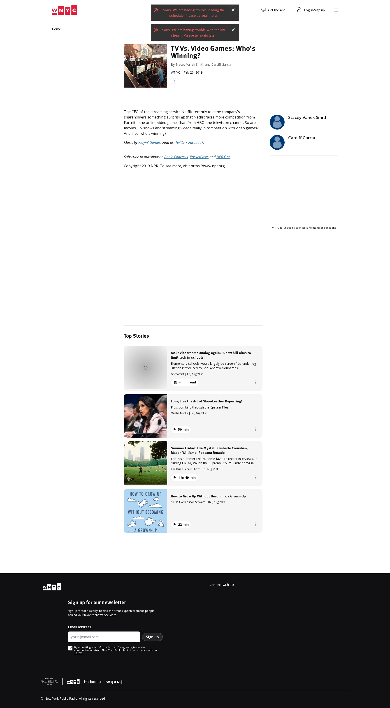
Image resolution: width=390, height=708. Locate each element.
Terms (78, 653)
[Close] (233, 10)
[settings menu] (336, 10)
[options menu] (174, 82)
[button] (193, 368)
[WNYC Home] (64, 10)
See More (110, 615)
